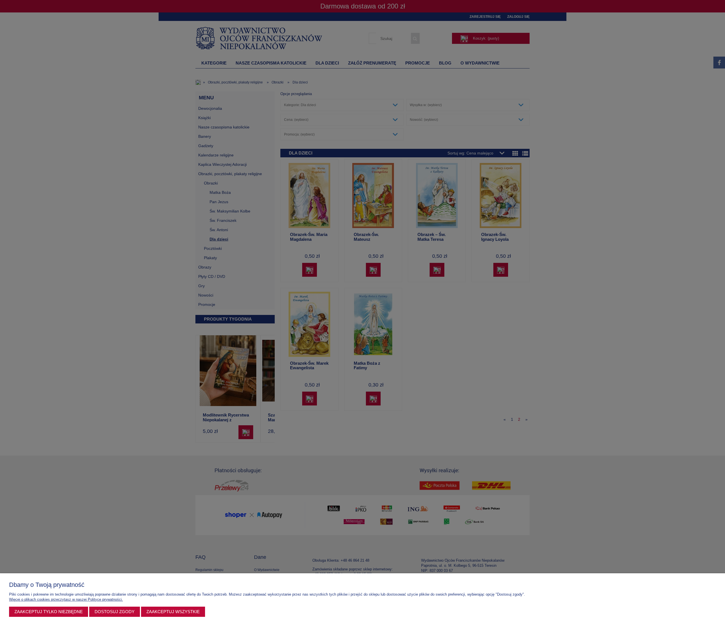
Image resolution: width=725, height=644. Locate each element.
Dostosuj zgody (115, 611)
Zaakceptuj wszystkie (173, 611)
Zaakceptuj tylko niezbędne (48, 611)
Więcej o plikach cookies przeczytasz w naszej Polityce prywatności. (66, 599)
